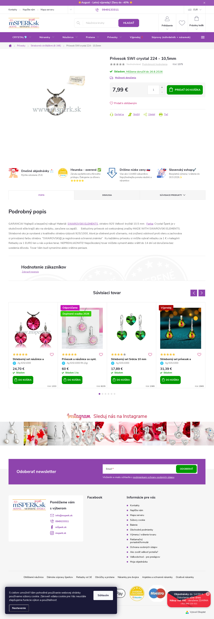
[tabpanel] (33, 345)
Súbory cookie (137, 520)
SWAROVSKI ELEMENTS (83, 224)
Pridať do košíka (187, 90)
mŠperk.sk (61, 527)
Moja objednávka (138, 561)
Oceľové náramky (185, 577)
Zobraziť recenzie (30, 271)
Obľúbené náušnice (33, 577)
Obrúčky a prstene (104, 577)
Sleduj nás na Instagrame (120, 416)
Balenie (133, 524)
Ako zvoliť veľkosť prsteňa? (144, 552)
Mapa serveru (47, 9)
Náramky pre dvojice (128, 577)
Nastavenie (19, 608)
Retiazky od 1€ (84, 577)
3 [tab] (105, 394)
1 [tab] (99, 394)
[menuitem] (22, 37)
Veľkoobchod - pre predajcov (145, 556)
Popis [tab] (41, 195)
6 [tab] (114, 394)
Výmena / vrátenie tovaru (143, 534)
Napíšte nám (29, 9)
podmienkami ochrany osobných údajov (153, 477)
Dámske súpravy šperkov (60, 577)
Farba (149, 224)
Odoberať (186, 468)
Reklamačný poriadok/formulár (139, 541)
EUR (195, 9)
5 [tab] (111, 394)
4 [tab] (108, 394)
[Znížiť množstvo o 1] (162, 92)
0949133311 (62, 521)
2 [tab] (102, 394)
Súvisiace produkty (171, 195)
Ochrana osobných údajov (143, 547)
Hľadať (128, 23)
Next (201, 293)
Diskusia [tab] (107, 195)
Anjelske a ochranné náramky (157, 577)
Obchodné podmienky (141, 529)
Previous (193, 293)
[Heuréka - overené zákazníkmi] (137, 593)
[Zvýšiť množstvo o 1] (162, 87)
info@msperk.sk (64, 515)
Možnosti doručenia (125, 77)
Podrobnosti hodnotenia (154, 64)
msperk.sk (60, 533)
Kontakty (13, 9)
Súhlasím (103, 595)
